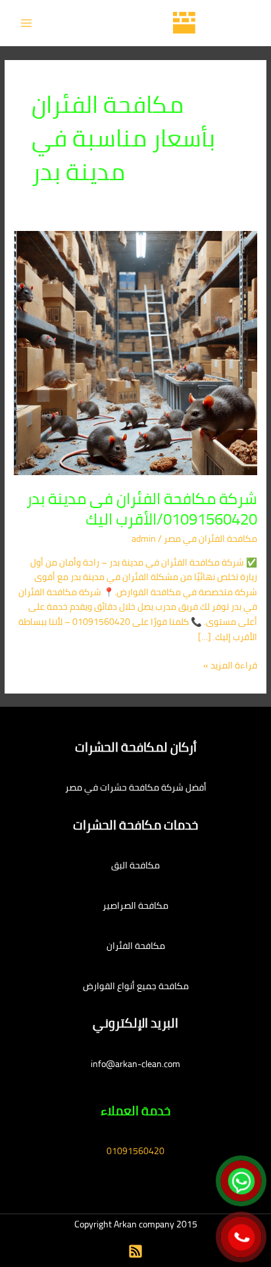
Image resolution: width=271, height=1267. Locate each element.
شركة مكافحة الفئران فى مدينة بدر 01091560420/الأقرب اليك (141, 509)
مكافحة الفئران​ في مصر (210, 538)
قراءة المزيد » (230, 665)
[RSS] (135, 1251)
